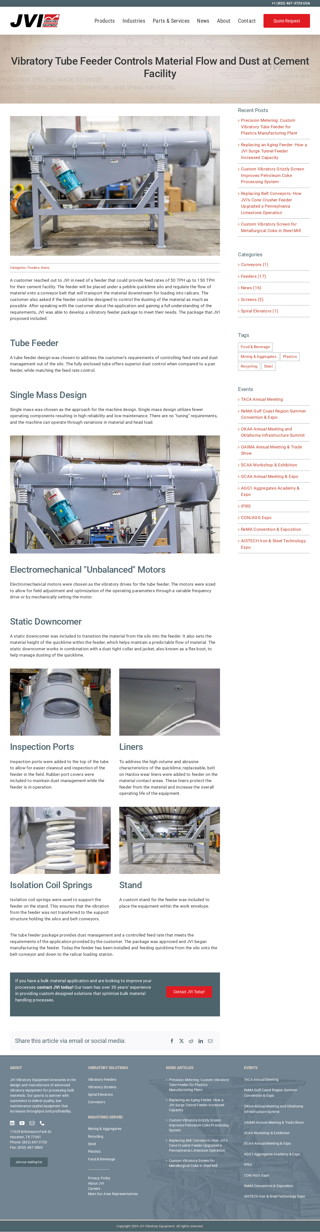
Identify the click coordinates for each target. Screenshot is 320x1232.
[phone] (42, 1123)
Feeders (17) (253, 276)
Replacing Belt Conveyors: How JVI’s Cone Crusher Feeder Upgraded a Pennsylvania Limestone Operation (198, 1145)
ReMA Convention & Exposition (271, 529)
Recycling (249, 366)
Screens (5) (252, 299)
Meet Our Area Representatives (113, 1194)
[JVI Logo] (35, 15)
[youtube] (22, 1123)
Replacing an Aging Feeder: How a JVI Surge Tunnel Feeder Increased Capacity (274, 151)
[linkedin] (12, 1123)
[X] (181, 1040)
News (45, 268)
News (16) (251, 287)
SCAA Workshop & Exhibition (269, 464)
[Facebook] (172, 1040)
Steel (268, 366)
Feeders (34, 268)
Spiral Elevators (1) (259, 310)
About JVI (96, 1184)
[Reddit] (191, 1040)
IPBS (245, 506)
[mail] (32, 1123)
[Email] (210, 1040)
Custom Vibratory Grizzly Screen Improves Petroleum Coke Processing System (272, 175)
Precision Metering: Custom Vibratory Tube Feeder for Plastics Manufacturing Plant (269, 127)
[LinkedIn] (201, 1040)
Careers (94, 1189)
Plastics (290, 356)
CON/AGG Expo (256, 517)
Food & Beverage (255, 347)
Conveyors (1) (254, 264)
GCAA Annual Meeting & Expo (269, 476)
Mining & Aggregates (258, 356)
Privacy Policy (99, 1178)
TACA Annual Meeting (262, 399)
